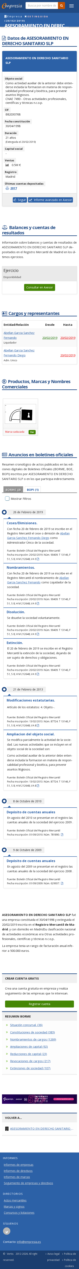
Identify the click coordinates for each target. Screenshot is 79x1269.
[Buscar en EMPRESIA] (61, 5)
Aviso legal (53, 1253)
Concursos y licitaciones (19, 1213)
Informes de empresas (18, 1165)
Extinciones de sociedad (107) (30, 1068)
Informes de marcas (17, 1177)
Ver (32, 431)
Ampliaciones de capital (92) (29, 1046)
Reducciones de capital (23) (28, 1054)
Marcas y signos (14, 1206)
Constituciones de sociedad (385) (32, 1032)
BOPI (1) (33, 490)
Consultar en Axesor (39, 287)
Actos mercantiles (15, 1200)
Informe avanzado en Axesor (52, 200)
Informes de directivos (18, 1171)
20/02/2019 (49, 338)
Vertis (10, 1253)
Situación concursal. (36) (26, 1025)
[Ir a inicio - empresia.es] (13, 5)
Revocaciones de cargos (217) (30, 1061)
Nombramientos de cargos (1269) (33, 1039)
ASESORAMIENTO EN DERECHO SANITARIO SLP (42, 1128)
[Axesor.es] (39, 1099)
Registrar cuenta (39, 1004)
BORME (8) (13, 490)
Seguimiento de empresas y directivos (28, 1183)
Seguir (21, 200)
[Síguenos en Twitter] (6, 1232)
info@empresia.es (29, 1242)
